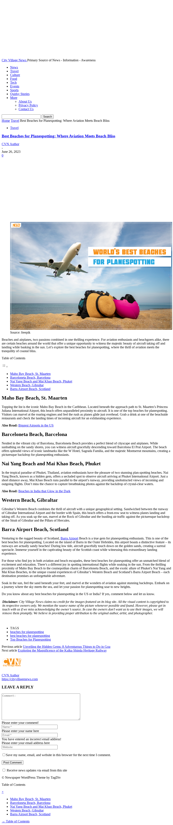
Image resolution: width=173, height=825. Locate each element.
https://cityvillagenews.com (20, 679)
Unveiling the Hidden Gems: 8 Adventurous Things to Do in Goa (66, 646)
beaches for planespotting (27, 632)
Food (13, 78)
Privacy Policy (28, 105)
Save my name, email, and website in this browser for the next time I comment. (58, 755)
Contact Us (26, 109)
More (13, 97)
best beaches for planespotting (30, 635)
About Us (25, 101)
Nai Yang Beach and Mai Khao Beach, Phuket (41, 381)
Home (6, 120)
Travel (14, 71)
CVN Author (10, 144)
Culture (15, 75)
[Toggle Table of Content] (5, 366)
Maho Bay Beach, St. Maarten (30, 374)
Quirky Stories (20, 94)
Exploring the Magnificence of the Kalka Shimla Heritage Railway (62, 650)
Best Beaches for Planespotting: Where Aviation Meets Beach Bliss (58, 136)
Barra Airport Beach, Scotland (30, 389)
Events (14, 86)
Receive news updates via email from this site (36, 770)
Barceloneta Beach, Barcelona (30, 377)
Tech (13, 82)
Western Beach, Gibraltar (27, 385)
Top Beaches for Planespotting (30, 639)
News (14, 67)
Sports (14, 90)
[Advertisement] (86, 189)
